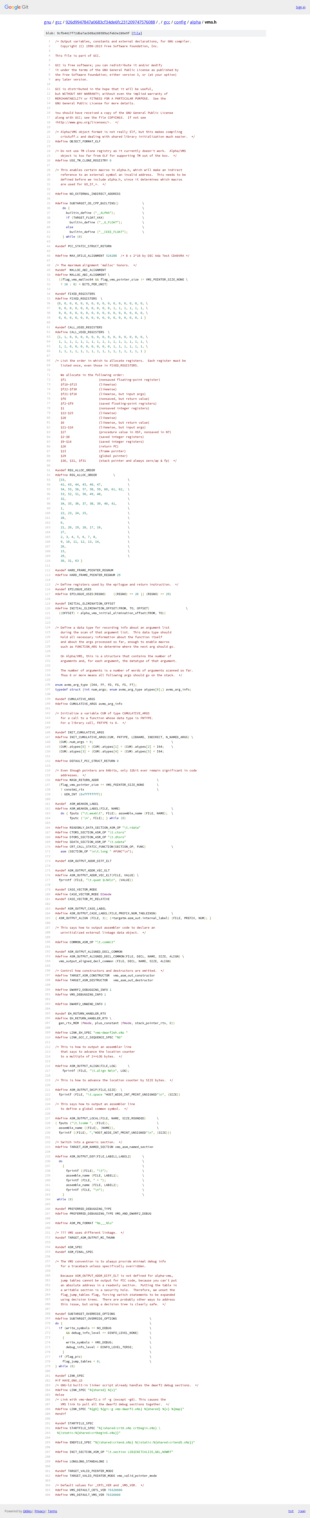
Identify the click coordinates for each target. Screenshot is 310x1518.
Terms (52, 1511)
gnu (47, 22)
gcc (58, 22)
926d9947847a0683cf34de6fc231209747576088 (110, 22)
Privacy (39, 1511)
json (301, 1511)
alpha (195, 22)
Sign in (300, 7)
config (180, 22)
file (136, 33)
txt (291, 1511)
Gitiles (27, 1511)
